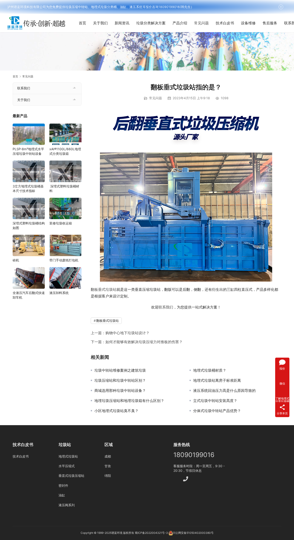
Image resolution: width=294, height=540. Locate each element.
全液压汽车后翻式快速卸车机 (29, 295)
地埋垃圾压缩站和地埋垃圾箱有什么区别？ (129, 401)
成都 (108, 456)
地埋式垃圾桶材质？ (209, 370)
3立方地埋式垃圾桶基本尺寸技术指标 (28, 188)
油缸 (62, 495)
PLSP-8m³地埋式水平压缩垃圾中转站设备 (28, 151)
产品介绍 (179, 23)
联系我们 (165, 307)
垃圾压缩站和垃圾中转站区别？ (120, 380)
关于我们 (100, 23)
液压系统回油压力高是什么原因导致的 (224, 390)
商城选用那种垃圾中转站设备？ (120, 390)
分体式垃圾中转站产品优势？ (217, 411)
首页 (82, 23)
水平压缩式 (67, 466)
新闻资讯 (122, 23)
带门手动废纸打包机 (63, 260)
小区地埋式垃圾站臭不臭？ (116, 411)
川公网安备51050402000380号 (193, 532)
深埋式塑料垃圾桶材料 (64, 188)
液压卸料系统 (59, 293)
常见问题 (201, 23)
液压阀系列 (67, 505)
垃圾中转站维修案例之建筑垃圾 (120, 370)
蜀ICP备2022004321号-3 (151, 532)
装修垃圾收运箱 (60, 223)
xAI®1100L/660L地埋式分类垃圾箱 (65, 151)
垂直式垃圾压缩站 (71, 476)
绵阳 (108, 476)
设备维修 (248, 23)
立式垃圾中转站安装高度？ (215, 401)
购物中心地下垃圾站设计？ (127, 333)
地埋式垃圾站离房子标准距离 (217, 380)
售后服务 (270, 23)
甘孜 (108, 466)
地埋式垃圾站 (68, 456)
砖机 (16, 260)
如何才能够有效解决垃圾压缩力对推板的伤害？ (144, 341)
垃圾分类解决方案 (151, 23)
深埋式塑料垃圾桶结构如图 (29, 225)
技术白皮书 (225, 23)
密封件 (63, 485)
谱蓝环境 (116, 532)
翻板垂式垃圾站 (103, 289)
